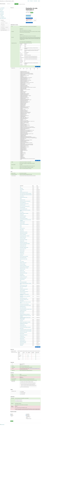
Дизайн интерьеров (22, 311)
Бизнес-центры (21, 328)
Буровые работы (22, 300)
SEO (27, 417)
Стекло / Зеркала (22, 261)
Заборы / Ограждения (22, 290)
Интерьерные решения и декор (23, 197)
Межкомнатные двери (22, 271)
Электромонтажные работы (23, 244)
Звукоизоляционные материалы (23, 233)
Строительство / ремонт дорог (23, 332)
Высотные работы (22, 333)
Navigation (2, 20)
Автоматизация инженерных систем (24, 299)
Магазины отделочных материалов (24, 256)
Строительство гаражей (22, 238)
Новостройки (21, 320)
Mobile (2, 15)
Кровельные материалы (22, 217)
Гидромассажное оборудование (23, 334)
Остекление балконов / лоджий (23, 285)
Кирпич (21, 225)
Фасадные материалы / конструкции (24, 213)
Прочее (21, 198)
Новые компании (22, 343)
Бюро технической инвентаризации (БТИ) (24, 206)
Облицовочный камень (22, 269)
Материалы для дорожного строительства (25, 314)
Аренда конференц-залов (23, 341)
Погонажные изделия (22, 221)
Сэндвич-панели (22, 230)
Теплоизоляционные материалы (23, 218)
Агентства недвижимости (23, 202)
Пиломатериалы (22, 214)
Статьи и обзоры (22, 189)
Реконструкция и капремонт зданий (24, 247)
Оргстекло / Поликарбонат (23, 234)
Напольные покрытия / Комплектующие (24, 266)
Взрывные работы (22, 338)
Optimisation (2, 16)
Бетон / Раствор (22, 229)
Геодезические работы (22, 199)
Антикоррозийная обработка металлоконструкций (25, 329)
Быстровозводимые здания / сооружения (24, 235)
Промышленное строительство (23, 242)
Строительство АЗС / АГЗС (23, 248)
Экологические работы (22, 337)
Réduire (36, 66)
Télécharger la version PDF (29, 18)
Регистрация (21, 188)
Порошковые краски (22, 279)
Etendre (39, 66)
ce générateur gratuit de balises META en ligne (34, 368)
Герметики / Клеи (22, 270)
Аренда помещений (22, 324)
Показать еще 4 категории (23, 342)
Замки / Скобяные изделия (23, 307)
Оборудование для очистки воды (24, 323)
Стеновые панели (22, 253)
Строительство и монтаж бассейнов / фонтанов (25, 305)
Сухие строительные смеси (23, 257)
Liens (1, 10)
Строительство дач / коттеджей (23, 239)
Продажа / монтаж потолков (23, 262)
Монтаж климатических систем (23, 298)
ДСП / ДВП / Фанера (22, 275)
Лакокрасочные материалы (23, 265)
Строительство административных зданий (25, 243)
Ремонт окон (21, 287)
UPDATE (32, 12)
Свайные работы (22, 252)
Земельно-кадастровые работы (23, 208)
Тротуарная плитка (22, 319)
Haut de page (3, 21)
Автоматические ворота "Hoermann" (24, 291)
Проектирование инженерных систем (24, 203)
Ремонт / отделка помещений (23, 286)
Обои (20, 280)
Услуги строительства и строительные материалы (25, 193)
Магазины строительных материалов (24, 224)
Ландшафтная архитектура (23, 310)
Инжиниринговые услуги (23, 306)
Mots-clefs (2, 11)
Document (2, 14)
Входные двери (22, 274)
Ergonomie (3, 25)
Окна (20, 260)
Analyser (16, 3)
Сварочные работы (22, 251)
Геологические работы (22, 207)
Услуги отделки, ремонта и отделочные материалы (26, 194)
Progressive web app (29, 418)
